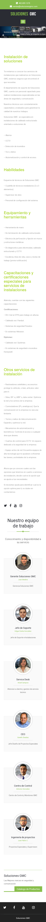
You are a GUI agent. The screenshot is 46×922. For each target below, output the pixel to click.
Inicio (5, 37)
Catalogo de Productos (28, 889)
